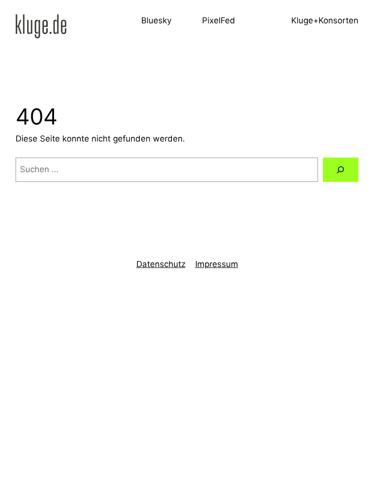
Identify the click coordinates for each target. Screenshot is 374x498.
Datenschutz (161, 264)
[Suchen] (340, 170)
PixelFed (218, 20)
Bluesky (156, 20)
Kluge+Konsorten (324, 20)
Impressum (216, 264)
